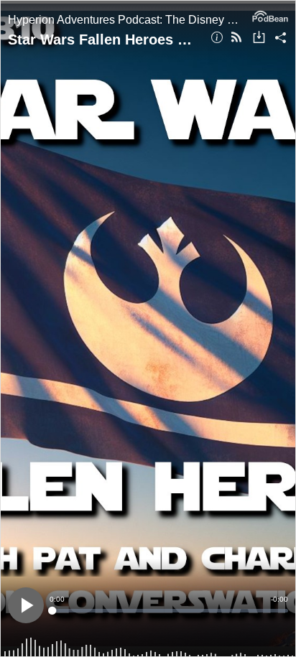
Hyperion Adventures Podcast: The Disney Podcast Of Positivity (126, 20)
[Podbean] (270, 15)
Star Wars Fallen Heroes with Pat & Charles (104, 39)
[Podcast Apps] (236, 38)
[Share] (281, 38)
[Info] (217, 38)
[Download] (259, 38)
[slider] (169, 610)
